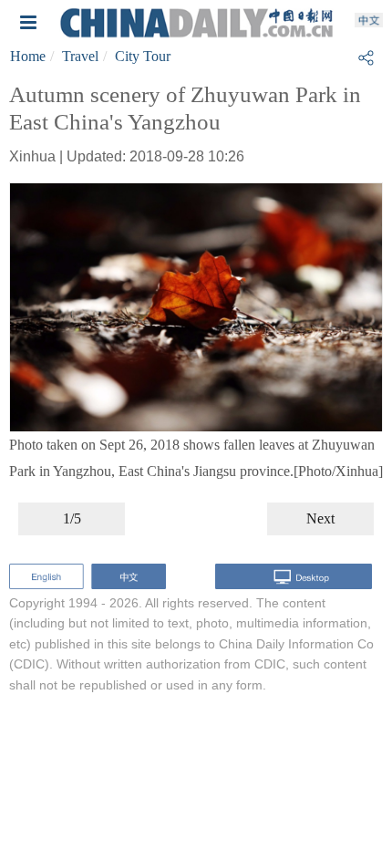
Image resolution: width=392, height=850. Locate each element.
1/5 (72, 518)
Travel (80, 56)
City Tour (142, 56)
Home (28, 56)
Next (320, 518)
